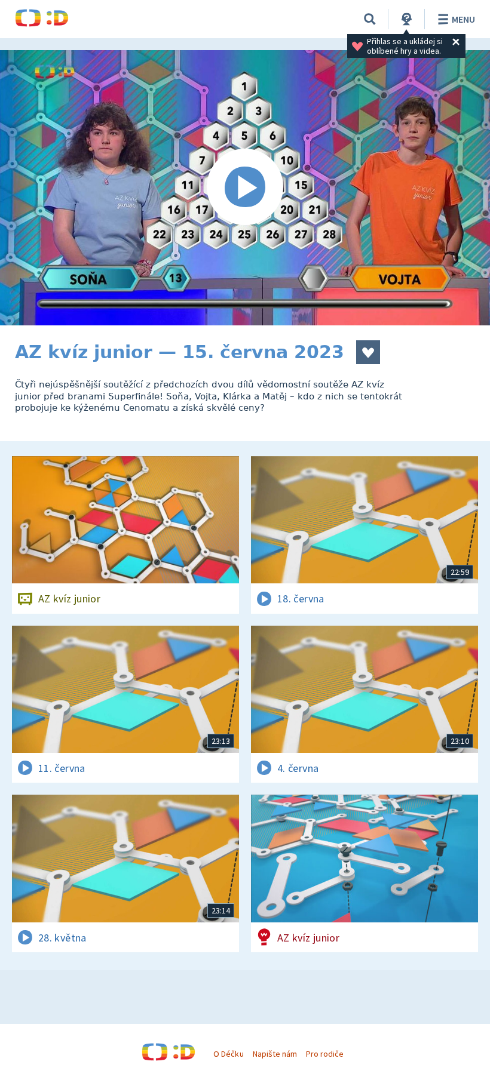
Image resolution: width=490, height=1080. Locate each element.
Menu (463, 19)
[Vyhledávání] (370, 19)
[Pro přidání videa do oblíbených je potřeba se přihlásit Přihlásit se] (368, 352)
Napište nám (275, 1053)
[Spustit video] (245, 187)
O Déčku (228, 1053)
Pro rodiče (325, 1053)
